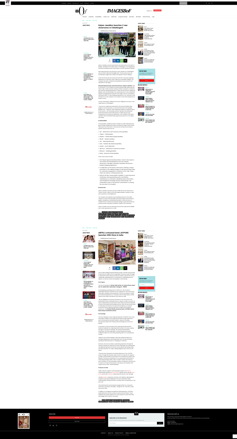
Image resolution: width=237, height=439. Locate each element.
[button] (149, 11)
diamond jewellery (102, 215)
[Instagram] (206, 3)
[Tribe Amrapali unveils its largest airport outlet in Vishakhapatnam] (140, 36)
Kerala (108, 216)
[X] (212, 3)
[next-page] (141, 66)
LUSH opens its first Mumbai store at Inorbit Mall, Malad (148, 29)
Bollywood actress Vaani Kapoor (115, 212)
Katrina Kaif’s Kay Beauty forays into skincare (89, 39)
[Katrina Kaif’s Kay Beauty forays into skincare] (89, 31)
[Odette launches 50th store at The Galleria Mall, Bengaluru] (141, 119)
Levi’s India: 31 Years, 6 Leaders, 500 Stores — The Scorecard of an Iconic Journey (88, 97)
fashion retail (111, 215)
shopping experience (129, 216)
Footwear (86, 53)
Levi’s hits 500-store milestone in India (149, 115)
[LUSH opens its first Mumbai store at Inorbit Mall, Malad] (140, 28)
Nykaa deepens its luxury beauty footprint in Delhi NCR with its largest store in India (88, 77)
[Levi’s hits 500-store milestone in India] (141, 114)
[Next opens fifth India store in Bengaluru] (140, 44)
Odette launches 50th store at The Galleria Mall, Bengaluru (150, 121)
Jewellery (124, 215)
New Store (95, 20)
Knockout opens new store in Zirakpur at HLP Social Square (149, 61)
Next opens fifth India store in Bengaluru (149, 45)
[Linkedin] (209, 3)
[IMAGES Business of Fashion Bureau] (89, 106)
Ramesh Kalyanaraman (115, 216)
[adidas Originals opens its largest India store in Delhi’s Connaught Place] (141, 98)
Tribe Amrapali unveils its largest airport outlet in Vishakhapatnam (149, 37)
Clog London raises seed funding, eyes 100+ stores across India (88, 57)
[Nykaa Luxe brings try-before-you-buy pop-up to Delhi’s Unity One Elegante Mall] (141, 106)
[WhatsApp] (122, 61)
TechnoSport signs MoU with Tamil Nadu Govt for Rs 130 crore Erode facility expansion (149, 53)
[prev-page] (139, 66)
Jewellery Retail (130, 215)
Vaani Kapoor (101, 218)
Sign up (146, 80)
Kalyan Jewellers (102, 216)
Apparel (145, 42)
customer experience (123, 213)
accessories (104, 212)
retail (122, 216)
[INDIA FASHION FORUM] (8, 3)
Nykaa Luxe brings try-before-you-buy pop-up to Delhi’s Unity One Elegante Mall (150, 108)
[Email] (125, 61)
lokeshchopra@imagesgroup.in (177, 423)
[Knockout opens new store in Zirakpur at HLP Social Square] (140, 60)
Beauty (85, 36)
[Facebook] (114, 61)
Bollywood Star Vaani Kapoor (105, 213)
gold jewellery (118, 215)
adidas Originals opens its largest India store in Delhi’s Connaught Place (149, 100)
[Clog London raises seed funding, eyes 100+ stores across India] (89, 48)
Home (83, 20)
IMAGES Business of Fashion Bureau (88, 113)
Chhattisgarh (115, 213)
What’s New (88, 20)
